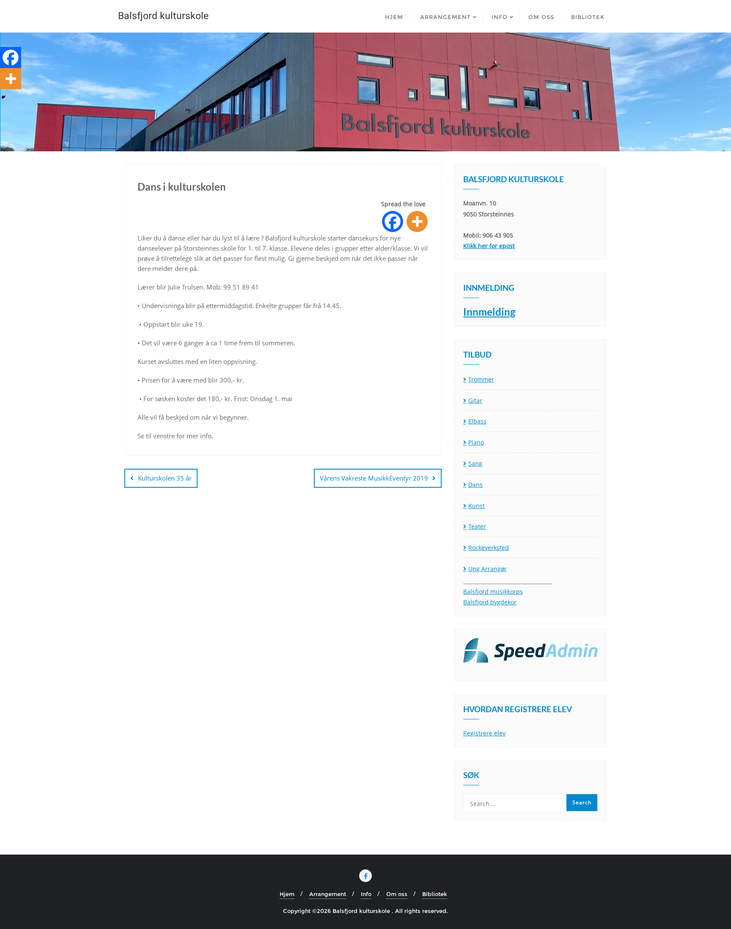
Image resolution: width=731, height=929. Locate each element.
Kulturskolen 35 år (165, 478)
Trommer (481, 379)
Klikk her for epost (489, 246)
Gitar (475, 400)
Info (366, 894)
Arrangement (327, 894)
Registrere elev (484, 733)
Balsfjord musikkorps (493, 591)
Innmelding (489, 312)
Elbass (477, 421)
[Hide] (3, 97)
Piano (476, 442)
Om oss (396, 894)
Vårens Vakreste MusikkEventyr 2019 (374, 478)
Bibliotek (434, 894)
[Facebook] (392, 221)
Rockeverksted (488, 548)
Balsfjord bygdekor (490, 602)
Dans (475, 485)
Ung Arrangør (487, 569)
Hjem (287, 894)
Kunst (476, 506)
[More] (417, 221)
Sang (475, 463)
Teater (477, 526)
